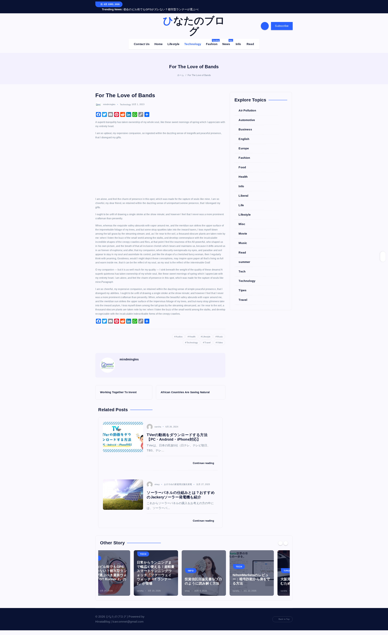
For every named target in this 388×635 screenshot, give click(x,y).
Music (220, 341)
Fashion (212, 47)
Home (158, 48)
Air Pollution (247, 115)
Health (192, 341)
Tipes (242, 295)
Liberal (243, 200)
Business (245, 134)
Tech (242, 276)
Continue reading (204, 467)
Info (238, 48)
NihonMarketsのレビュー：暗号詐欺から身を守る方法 (217, 584)
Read (250, 48)
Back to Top (284, 624)
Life (241, 209)
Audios (179, 341)
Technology (192, 48)
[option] (122, 577)
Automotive (247, 124)
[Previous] (280, 547)
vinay (156, 489)
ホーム (180, 79)
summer (244, 266)
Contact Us (142, 48)
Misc (242, 228)
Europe (244, 153)
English (244, 143)
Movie (243, 238)
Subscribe (282, 30)
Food (242, 171)
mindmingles (109, 109)
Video (220, 347)
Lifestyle (173, 48)
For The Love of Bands (199, 79)
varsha (157, 431)
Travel (207, 347)
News (227, 47)
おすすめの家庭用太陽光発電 (178, 489)
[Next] (285, 547)
